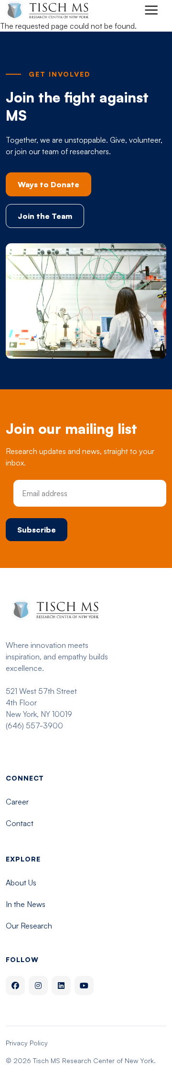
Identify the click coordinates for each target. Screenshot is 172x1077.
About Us (21, 882)
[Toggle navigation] (151, 10)
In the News (25, 904)
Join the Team (45, 216)
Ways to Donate (48, 184)
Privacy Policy (27, 1043)
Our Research (29, 925)
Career (17, 801)
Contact (19, 823)
